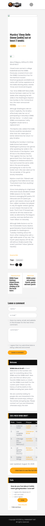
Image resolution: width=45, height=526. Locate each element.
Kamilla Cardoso (29, 440)
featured (19, 260)
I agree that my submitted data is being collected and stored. (22, 346)
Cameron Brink (30, 432)
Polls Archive (16, 507)
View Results (22, 505)
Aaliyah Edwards (29, 458)
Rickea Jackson (29, 449)
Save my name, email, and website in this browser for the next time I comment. (23, 322)
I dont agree (18, 497)
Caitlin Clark (28, 427)
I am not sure (18, 494)
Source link (14, 255)
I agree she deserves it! (22, 492)
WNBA (13, 46)
